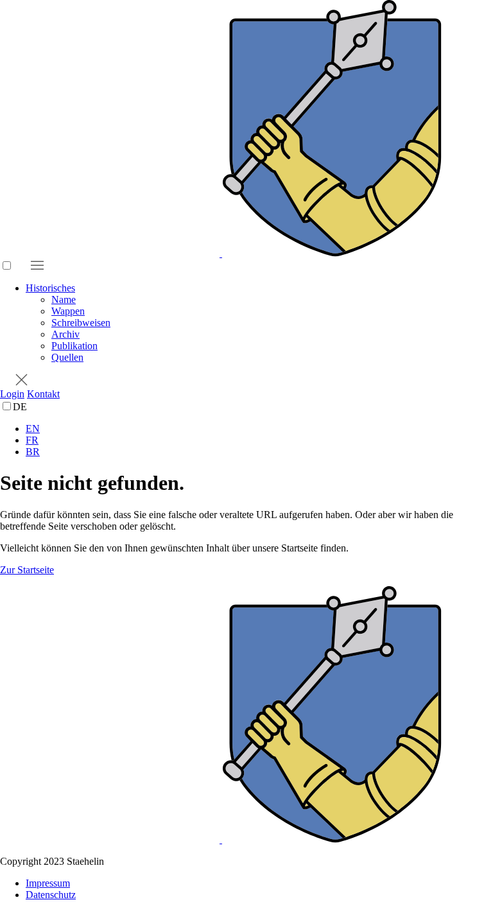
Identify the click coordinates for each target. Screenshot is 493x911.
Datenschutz (51, 894)
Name (63, 299)
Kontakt (43, 393)
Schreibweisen (80, 322)
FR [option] (32, 440)
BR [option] (33, 451)
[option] (259, 429)
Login (12, 393)
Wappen (68, 311)
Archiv (65, 334)
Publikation (74, 345)
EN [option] (33, 428)
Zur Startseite (27, 569)
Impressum (48, 883)
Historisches (50, 287)
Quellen (67, 357)
